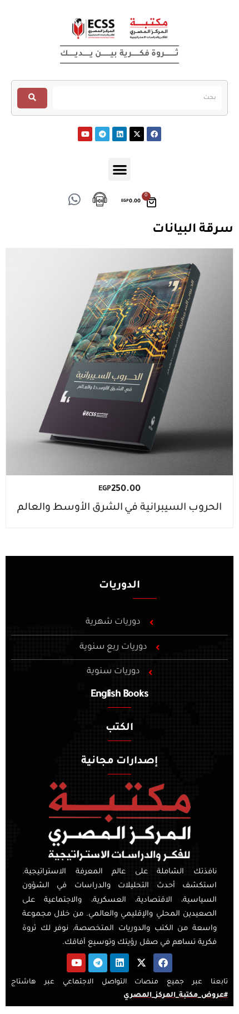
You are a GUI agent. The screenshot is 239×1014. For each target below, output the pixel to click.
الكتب (119, 728)
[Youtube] (85, 134)
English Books (119, 694)
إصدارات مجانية (119, 761)
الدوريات (119, 586)
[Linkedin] (119, 134)
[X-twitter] (137, 134)
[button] (119, 169)
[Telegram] (102, 134)
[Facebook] (154, 134)
